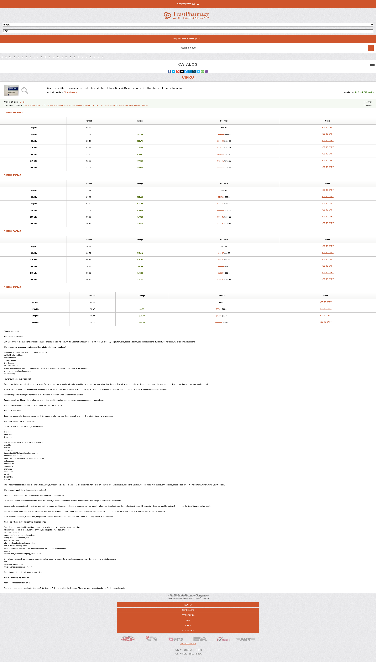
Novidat (144, 105)
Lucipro (137, 105)
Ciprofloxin (87, 105)
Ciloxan (39, 105)
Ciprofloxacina (62, 105)
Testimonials (188, 615)
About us (188, 605)
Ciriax (112, 105)
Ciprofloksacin (49, 105)
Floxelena (120, 105)
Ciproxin (96, 105)
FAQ (188, 620)
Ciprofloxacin (70, 92)
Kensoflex (129, 105)
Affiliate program (188, 643)
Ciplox (22, 102)
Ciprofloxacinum (75, 105)
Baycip (26, 105)
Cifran (32, 105)
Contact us (188, 631)
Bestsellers (188, 610)
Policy (188, 625)
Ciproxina (105, 105)
